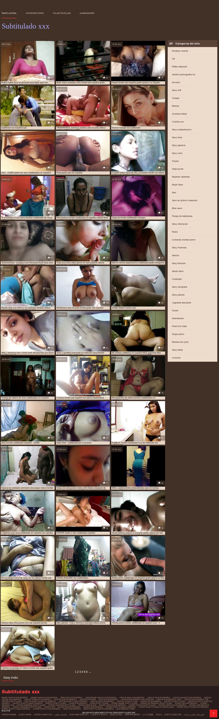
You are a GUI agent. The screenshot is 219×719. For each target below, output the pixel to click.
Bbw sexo (177, 208)
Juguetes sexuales (181, 302)
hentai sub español (108, 699)
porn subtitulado (99, 703)
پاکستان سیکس (61, 715)
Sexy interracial (180, 224)
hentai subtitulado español (73, 701)
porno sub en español (69, 707)
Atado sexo (177, 271)
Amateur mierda (180, 51)
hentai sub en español (65, 699)
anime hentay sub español (44, 698)
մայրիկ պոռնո (99, 715)
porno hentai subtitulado (142, 705)
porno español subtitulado (31, 705)
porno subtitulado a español (121, 707)
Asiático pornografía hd (183, 74)
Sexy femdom (179, 263)
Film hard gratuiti (79, 715)
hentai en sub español (158, 698)
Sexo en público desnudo (184, 200)
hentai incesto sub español (187, 698)
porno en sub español (186, 703)
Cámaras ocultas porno (183, 239)
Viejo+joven (177, 169)
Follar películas (61, 13)
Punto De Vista (179, 326)
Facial (175, 310)
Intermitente (178, 318)
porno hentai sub (87, 705)
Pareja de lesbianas (182, 216)
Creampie (177, 279)
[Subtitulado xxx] (213, 713)
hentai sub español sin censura (137, 699)
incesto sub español (151, 701)
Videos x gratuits (43, 715)
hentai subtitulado (12, 701)
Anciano (176, 82)
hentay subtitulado (127, 701)
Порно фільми (9, 715)
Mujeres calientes (181, 176)
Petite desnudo (179, 66)
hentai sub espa (88, 699)
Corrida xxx (178, 121)
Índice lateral (9, 13)
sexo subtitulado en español (99, 709)
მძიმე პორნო (116, 715)
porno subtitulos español (47, 709)
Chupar (175, 98)
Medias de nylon (180, 342)
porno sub (49, 707)
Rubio (175, 232)
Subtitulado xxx (173, 715)
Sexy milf (176, 90)
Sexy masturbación (181, 129)
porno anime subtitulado (124, 703)
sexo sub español (72, 709)
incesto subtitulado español (28, 703)
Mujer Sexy (177, 184)
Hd (173, 58)
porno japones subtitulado (27, 707)
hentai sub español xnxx (169, 699)
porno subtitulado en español (193, 707)
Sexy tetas (177, 350)
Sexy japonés (178, 145)
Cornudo (176, 357)
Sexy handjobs (179, 287)
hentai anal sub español (132, 698)
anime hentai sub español (15, 698)
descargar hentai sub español (101, 698)
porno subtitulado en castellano (156, 707)
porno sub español (93, 707)
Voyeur (175, 161)
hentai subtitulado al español (40, 701)
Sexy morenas (179, 247)
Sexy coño (177, 153)
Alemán (175, 255)
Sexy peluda (178, 294)
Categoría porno (35, 13)
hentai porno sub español (37, 699)
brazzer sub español (72, 698)
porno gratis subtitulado (61, 705)
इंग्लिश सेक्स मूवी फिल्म (132, 715)
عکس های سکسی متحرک (194, 715)
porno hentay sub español (172, 705)
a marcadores (87, 13)
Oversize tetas (179, 114)
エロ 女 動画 (148, 715)
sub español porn (126, 709)
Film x (159, 715)
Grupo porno (178, 334)
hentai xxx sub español (102, 701)
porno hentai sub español (112, 705)
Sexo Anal (177, 137)
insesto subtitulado (56, 703)
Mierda (175, 106)
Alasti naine (25, 715)
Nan (174, 192)
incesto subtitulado (174, 701)
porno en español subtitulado (156, 703)
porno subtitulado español (16, 709)
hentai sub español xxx (196, 699)
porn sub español (78, 703)
